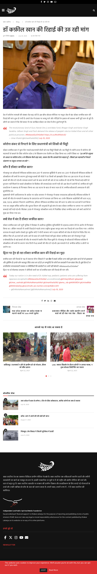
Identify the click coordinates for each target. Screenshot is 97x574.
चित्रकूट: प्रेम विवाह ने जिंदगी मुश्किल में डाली (37, 431)
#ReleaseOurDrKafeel (34, 135)
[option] (25, 352)
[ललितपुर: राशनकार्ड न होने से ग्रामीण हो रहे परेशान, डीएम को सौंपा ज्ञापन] (25, 347)
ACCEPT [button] (43, 570)
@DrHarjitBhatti (67, 279)
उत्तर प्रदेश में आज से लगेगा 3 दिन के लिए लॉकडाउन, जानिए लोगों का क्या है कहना (50, 401)
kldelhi (12, 36)
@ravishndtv (27, 286)
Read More (53, 570)
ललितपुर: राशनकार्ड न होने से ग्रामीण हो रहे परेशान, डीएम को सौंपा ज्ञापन (25, 366)
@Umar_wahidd (16, 282)
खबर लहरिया (7, 22)
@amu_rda (63, 282)
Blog (17, 22)
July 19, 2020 (44, 138)
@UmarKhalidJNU (50, 282)
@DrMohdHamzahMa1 (33, 282)
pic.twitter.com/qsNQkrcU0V (46, 286)
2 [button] (48, 376)
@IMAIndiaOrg (15, 286)
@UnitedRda (85, 282)
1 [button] (46, 376)
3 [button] (50, 376)
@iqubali (79, 279)
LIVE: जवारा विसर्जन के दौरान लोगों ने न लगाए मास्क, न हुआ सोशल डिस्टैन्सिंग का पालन (72, 366)
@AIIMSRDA (74, 282)
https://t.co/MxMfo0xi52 (55, 135)
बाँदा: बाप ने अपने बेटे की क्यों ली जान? (35, 416)
